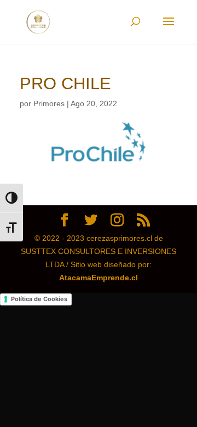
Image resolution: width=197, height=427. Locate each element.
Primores (49, 103)
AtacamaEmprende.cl (98, 277)
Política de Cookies (39, 299)
